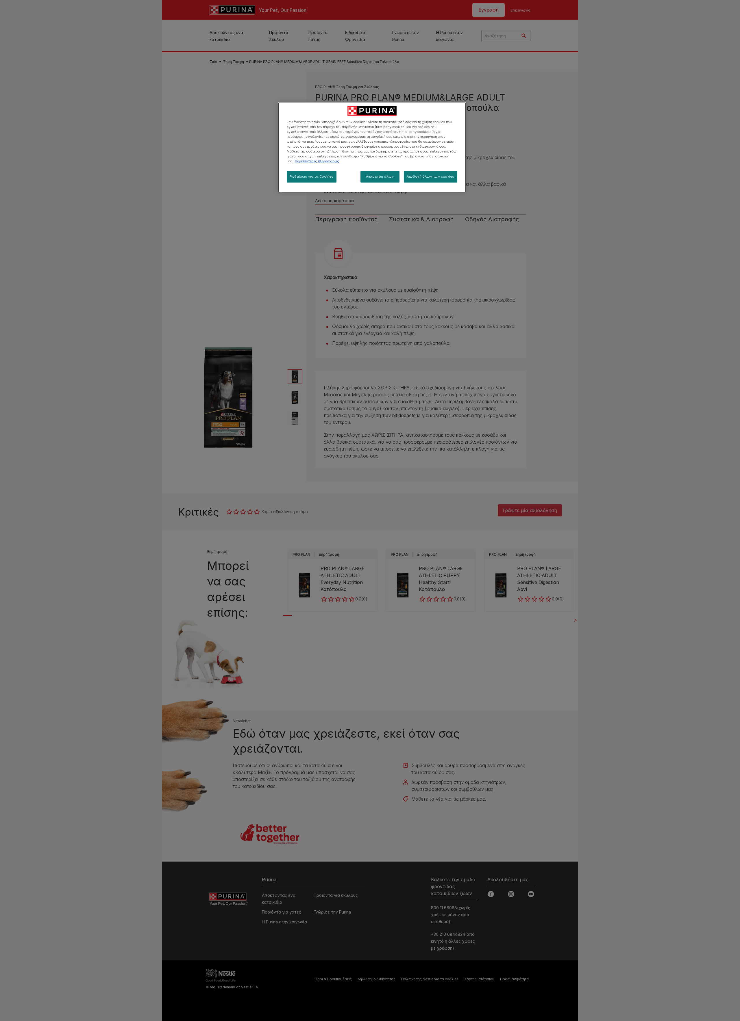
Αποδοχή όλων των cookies (430, 176)
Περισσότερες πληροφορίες (317, 161)
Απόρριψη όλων (380, 176)
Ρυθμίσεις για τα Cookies (312, 176)
